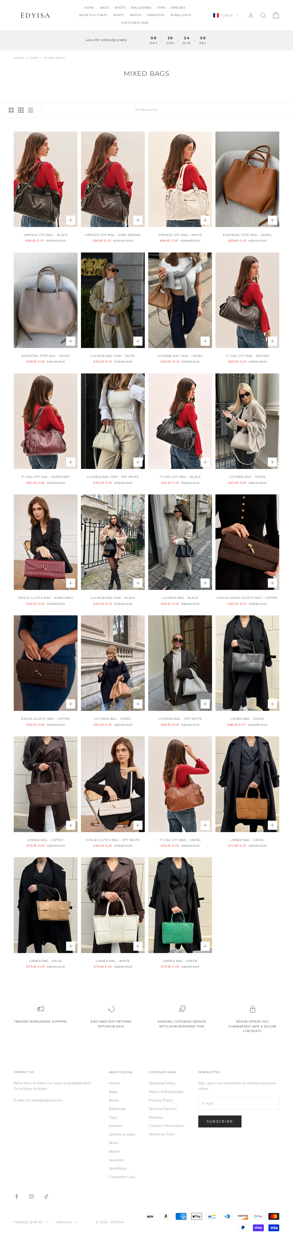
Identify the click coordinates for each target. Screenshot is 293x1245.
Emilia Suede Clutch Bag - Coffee (247, 597)
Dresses (178, 7)
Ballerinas (141, 7)
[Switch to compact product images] (30, 110)
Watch (135, 15)
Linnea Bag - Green (180, 960)
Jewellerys (180, 15)
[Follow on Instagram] (31, 1196)
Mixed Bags (54, 58)
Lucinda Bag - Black (180, 597)
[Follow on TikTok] (46, 1196)
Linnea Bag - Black (247, 718)
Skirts (118, 15)
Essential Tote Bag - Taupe (45, 355)
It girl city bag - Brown (247, 355)
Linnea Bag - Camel (247, 840)
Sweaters (156, 15)
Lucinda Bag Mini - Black (112, 597)
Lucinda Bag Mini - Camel (180, 355)
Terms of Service (163, 1109)
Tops (161, 7)
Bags (104, 7)
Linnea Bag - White (113, 960)
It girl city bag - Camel (180, 840)
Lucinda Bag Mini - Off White (113, 476)
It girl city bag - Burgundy (45, 476)
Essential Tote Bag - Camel (247, 234)
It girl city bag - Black (180, 476)
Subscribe (220, 1121)
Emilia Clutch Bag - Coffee (45, 718)
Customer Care (135, 22)
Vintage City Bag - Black (46, 234)
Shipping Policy (162, 1083)
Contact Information (167, 1125)
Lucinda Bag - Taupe (247, 476)
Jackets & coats (93, 15)
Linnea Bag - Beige (45, 960)
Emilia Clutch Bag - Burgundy (45, 597)
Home (89, 7)
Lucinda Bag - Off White (180, 718)
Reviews (156, 1117)
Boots (120, 7)
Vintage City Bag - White (180, 234)
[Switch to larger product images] (11, 110)
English (64, 1222)
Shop (33, 58)
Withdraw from (162, 1134)
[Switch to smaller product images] (20, 110)
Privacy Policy (161, 1100)
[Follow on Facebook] (16, 1196)
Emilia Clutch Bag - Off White (113, 840)
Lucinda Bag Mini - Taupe (112, 355)
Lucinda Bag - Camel (112, 718)
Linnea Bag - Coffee (46, 840)
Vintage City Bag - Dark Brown (113, 234)
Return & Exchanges (166, 1091)
